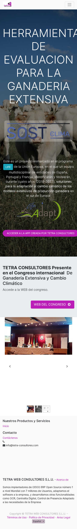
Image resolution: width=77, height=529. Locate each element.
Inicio (6, 426)
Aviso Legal (63, 517)
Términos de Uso (17, 517)
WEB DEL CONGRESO (50, 304)
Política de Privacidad (41, 517)
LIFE (8, 166)
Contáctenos (10, 437)
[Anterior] (10, 366)
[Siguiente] (67, 366)
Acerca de (62, 479)
